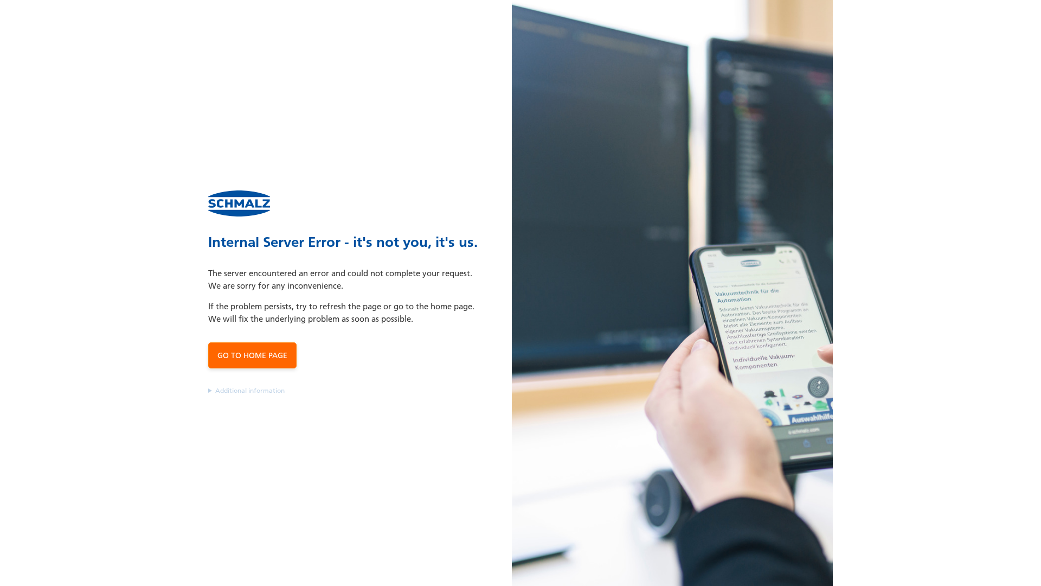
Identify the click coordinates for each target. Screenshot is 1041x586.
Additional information (250, 390)
